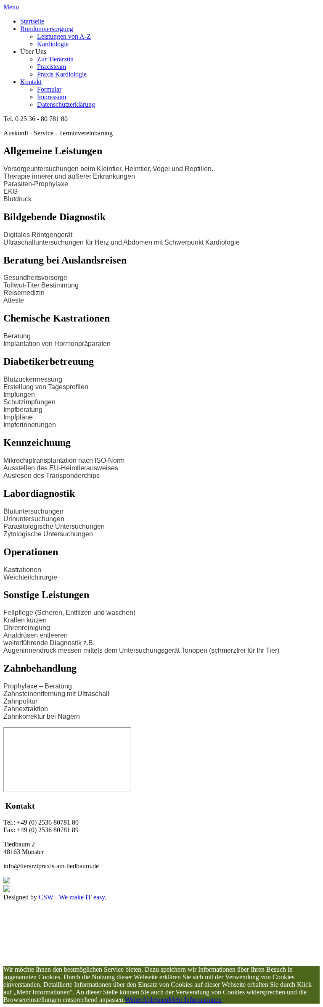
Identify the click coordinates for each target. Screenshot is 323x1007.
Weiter (133, 999)
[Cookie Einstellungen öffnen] (66, 961)
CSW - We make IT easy (72, 897)
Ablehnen (155, 999)
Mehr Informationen (195, 999)
